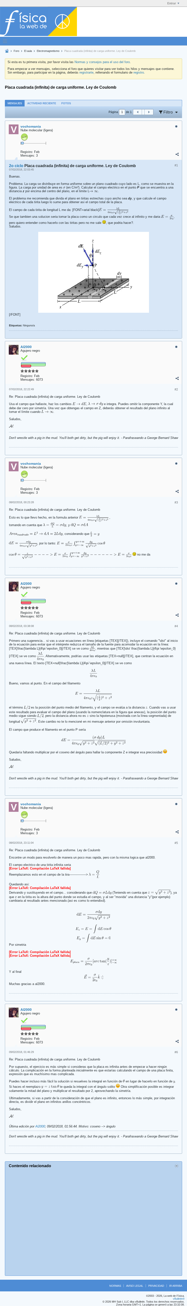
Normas (115, 1285)
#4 (176, 626)
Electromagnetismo (48, 50)
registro (138, 72)
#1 (176, 165)
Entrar (171, 3)
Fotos (66, 103)
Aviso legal (134, 1285)
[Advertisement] (93, 1221)
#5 (176, 843)
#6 (176, 1052)
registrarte (86, 72)
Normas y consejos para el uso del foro (102, 62)
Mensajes (15, 103)
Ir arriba (175, 1285)
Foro (16, 50)
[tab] (15, 103)
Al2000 (40, 1126)
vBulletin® (179, 1298)
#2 (176, 389)
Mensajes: (27, 155)
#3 (176, 502)
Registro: (26, 152)
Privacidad (156, 1285)
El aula (28, 50)
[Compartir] (177, 154)
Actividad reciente (41, 103)
